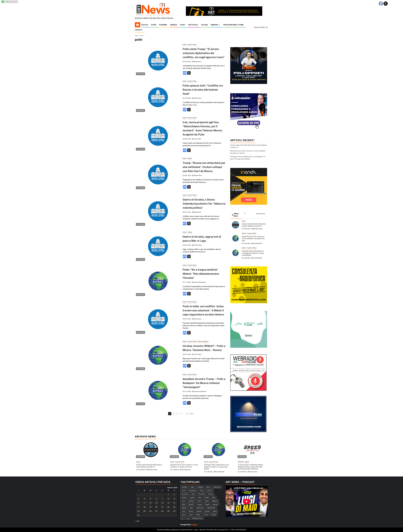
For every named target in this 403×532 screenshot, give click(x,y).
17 (138, 507)
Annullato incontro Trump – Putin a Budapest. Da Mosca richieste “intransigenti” (204, 383)
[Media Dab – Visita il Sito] (248, 329)
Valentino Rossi (197, 518)
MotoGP (191, 504)
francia (210, 494)
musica (199, 504)
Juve (183, 501)
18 (144, 507)
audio (192, 487)
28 (162, 511)
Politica (144, 25)
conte (183, 490)
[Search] (266, 27)
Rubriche (214, 25)
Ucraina (213, 515)
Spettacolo (193, 25)
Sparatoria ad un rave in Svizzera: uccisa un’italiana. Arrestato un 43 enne (253, 238)
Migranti (215, 501)
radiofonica (200, 508)
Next (191, 413)
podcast (215, 504)
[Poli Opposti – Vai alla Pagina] (248, 65)
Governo (184, 497)
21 (162, 507)
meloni (206, 501)
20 (156, 507)
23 (174, 507)
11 (144, 503)
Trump (205, 515)
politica (184, 508)
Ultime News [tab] (236, 215)
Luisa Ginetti (197, 139)
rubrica (190, 511)
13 (156, 503)
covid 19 (209, 490)
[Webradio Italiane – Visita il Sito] (248, 372)
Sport (182, 25)
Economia (163, 25)
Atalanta (184, 487)
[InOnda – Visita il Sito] (248, 186)
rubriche (199, 511)
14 (162, 503)
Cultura (204, 25)
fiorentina (202, 494)
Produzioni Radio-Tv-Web (233, 25)
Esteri (153, 25)
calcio (208, 487)
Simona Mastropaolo (200, 282)
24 (138, 511)
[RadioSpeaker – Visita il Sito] (248, 111)
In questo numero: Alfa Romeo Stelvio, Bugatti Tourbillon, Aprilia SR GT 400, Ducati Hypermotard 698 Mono (250, 467)
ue (182, 518)
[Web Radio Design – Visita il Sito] (248, 414)
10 (138, 503)
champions (217, 487)
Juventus (191, 501)
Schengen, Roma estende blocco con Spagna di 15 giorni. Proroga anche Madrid (253, 253)
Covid (201, 490)
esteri (193, 494)
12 (150, 503)
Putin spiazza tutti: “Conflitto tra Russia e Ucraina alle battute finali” (203, 89)
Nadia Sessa (197, 61)
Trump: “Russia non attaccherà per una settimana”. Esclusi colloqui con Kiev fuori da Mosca (204, 167)
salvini (215, 511)
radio (191, 508)
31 (138, 515)
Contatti (138, 30)
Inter (199, 497)
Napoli (207, 504)
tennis (198, 515)
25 (144, 511)
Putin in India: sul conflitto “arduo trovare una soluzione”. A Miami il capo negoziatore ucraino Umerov (203, 310)
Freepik (194, 525)
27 (156, 511)
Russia (207, 511)
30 (174, 511)
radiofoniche (211, 508)
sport (191, 515)
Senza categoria (203, 341)
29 (187, 413)
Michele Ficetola (258, 229)
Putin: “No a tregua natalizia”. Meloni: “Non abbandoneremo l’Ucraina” (201, 273)
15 (168, 503)
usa (188, 518)
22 (168, 507)
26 (150, 511)
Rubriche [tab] (261, 214)
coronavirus (192, 490)
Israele (206, 497)
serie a (184, 515)
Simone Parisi (198, 175)
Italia (213, 497)
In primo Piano (192, 44)
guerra (192, 497)
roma (183, 511)
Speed (247, 462)
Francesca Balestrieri (200, 391)
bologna (200, 487)
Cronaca (173, 25)
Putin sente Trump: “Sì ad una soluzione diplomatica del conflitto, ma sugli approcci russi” (203, 53)
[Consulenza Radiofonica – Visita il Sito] (248, 285)
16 (174, 503)
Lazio (199, 501)
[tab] (249, 213)
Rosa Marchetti (257, 243)
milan (183, 504)
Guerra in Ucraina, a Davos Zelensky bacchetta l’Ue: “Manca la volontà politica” (204, 203)
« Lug (137, 521)
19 (150, 507)
